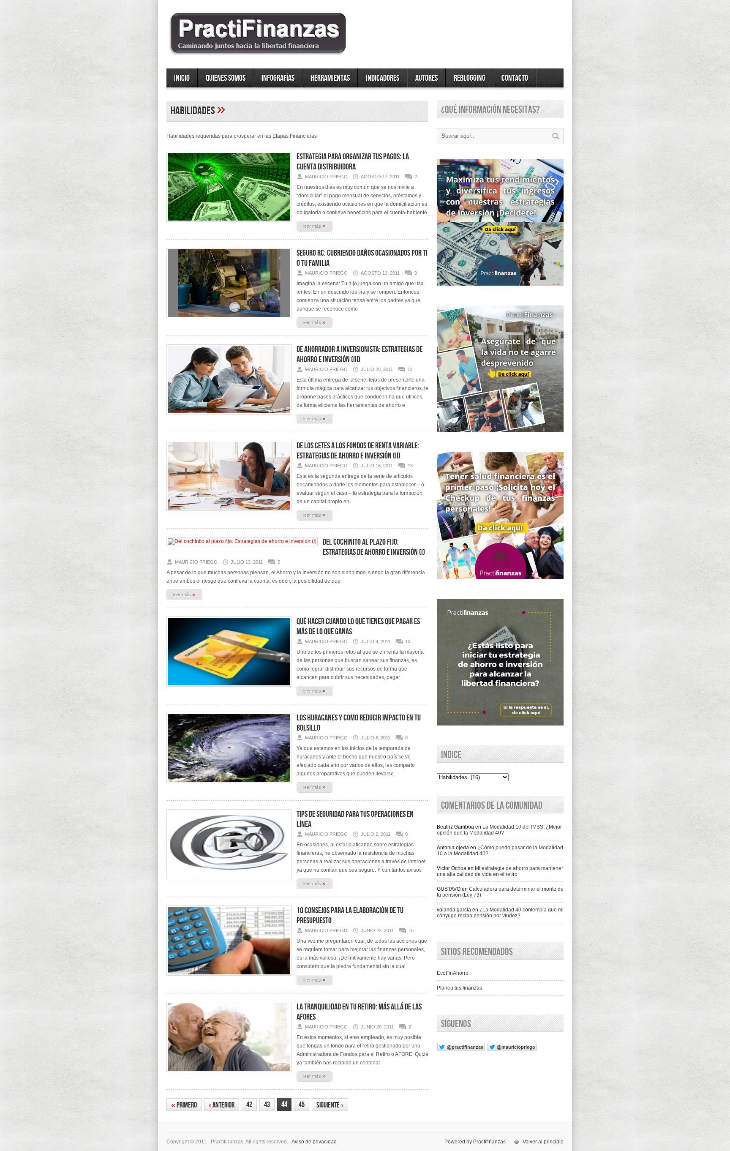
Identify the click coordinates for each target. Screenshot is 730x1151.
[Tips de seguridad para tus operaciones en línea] (228, 882)
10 (407, 641)
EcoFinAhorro (453, 973)
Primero (184, 1105)
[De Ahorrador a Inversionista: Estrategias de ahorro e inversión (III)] (228, 417)
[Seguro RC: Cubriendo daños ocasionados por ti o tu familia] (228, 321)
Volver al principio (543, 1142)
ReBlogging (469, 78)
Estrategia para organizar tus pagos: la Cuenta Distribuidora (353, 162)
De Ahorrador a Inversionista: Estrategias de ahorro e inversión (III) (359, 354)
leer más (314, 225)
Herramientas (330, 78)
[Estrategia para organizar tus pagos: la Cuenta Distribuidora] (228, 224)
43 (267, 1104)
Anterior (221, 1105)
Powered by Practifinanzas (475, 1142)
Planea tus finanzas (459, 988)
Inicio (182, 78)
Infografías (277, 78)
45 (302, 1104)
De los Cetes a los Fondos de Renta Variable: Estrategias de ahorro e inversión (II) (358, 451)
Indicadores (382, 78)
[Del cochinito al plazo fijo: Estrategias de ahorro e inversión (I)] (242, 541)
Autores (426, 78)
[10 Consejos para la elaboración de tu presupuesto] (228, 978)
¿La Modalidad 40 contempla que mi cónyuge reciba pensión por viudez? (500, 913)
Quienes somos (225, 78)
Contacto (514, 78)
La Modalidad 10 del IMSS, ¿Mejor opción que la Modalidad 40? (499, 830)
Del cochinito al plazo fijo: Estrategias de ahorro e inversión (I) (374, 547)
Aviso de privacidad (314, 1142)
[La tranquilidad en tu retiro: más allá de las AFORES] (228, 1074)
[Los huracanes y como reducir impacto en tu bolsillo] (228, 785)
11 (410, 369)
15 (411, 930)
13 (410, 465)
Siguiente (329, 1105)
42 (249, 1104)
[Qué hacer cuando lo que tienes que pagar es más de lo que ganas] (228, 689)
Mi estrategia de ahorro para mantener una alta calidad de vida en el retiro (500, 871)
